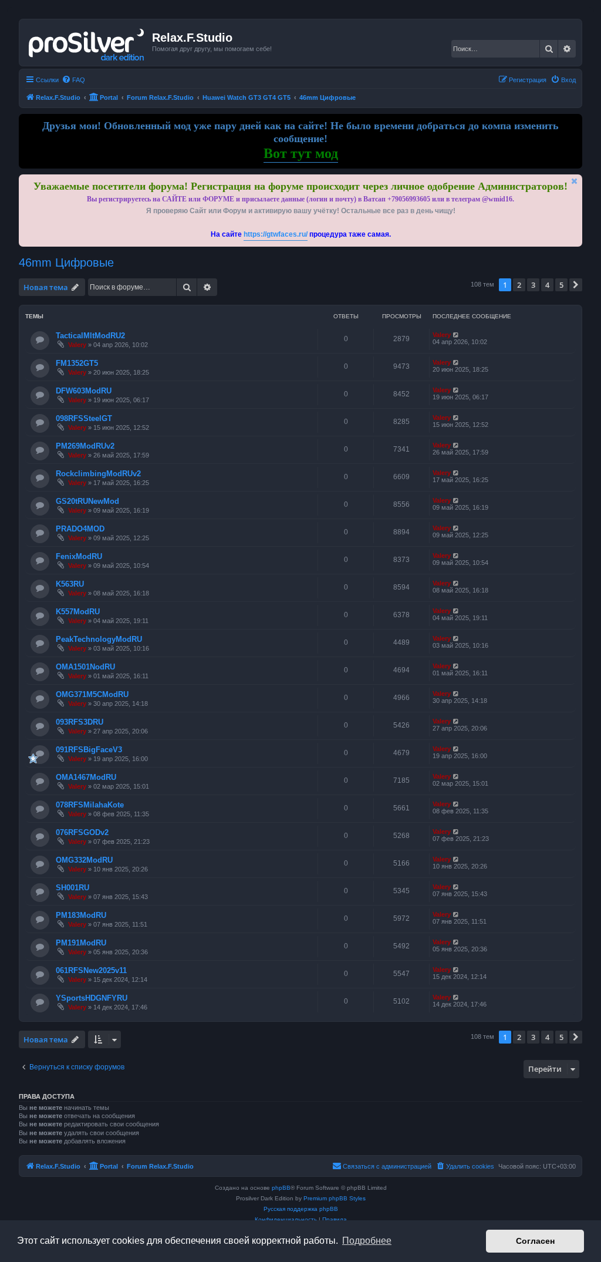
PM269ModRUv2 (85, 446)
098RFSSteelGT (84, 418)
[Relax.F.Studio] (87, 42)
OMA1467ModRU (86, 777)
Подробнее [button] (366, 1241)
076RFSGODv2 (82, 832)
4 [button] (547, 285)
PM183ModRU (81, 915)
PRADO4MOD (80, 528)
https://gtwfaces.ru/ (276, 234)
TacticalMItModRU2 (90, 335)
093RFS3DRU (79, 722)
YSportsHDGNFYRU (91, 998)
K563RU (70, 584)
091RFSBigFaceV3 (89, 749)
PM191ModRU (81, 942)
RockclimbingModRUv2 (98, 473)
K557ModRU (78, 611)
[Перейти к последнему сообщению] (456, 334)
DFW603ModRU (84, 390)
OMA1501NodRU (85, 666)
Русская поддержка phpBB (301, 1209)
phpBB (281, 1187)
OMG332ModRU (84, 860)
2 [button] (519, 285)
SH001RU (72, 887)
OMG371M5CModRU (92, 694)
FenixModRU (79, 556)
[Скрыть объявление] (574, 181)
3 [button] (533, 285)
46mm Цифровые (66, 262)
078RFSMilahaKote (90, 804)
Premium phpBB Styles (334, 1198)
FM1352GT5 (77, 363)
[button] (575, 284)
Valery (77, 344)
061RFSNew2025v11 (91, 970)
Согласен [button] (535, 1241)
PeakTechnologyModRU (99, 639)
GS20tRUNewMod (87, 501)
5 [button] (561, 285)
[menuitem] (73, 80)
